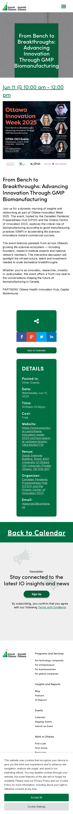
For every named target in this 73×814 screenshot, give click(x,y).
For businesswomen (45, 669)
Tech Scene (41, 747)
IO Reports (41, 699)
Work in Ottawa (44, 736)
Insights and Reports (47, 684)
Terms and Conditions (52, 607)
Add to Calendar (36, 350)
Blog (37, 691)
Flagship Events (43, 721)
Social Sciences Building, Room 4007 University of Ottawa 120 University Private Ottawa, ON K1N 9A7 (36, 462)
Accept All (36, 797)
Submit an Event (44, 726)
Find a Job (40, 743)
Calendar (40, 717)
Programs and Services (49, 653)
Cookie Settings (36, 806)
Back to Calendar (37, 532)
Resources (40, 752)
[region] (36, 783)
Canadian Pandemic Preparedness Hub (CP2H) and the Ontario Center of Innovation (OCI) (35, 486)
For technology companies (49, 660)
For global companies (46, 673)
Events (39, 710)
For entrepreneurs (44, 664)
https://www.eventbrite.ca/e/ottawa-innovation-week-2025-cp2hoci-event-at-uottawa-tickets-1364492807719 (36, 436)
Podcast (39, 695)
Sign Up (36, 594)
